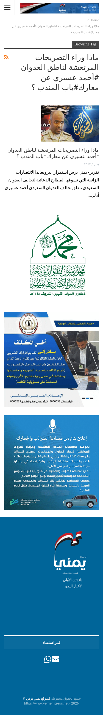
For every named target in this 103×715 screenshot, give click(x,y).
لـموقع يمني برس (38, 698)
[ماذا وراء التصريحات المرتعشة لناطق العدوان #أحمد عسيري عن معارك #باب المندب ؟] (70, 123)
